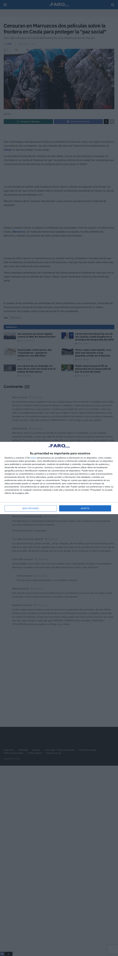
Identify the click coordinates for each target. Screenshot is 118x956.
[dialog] (59, 478)
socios (33, 458)
